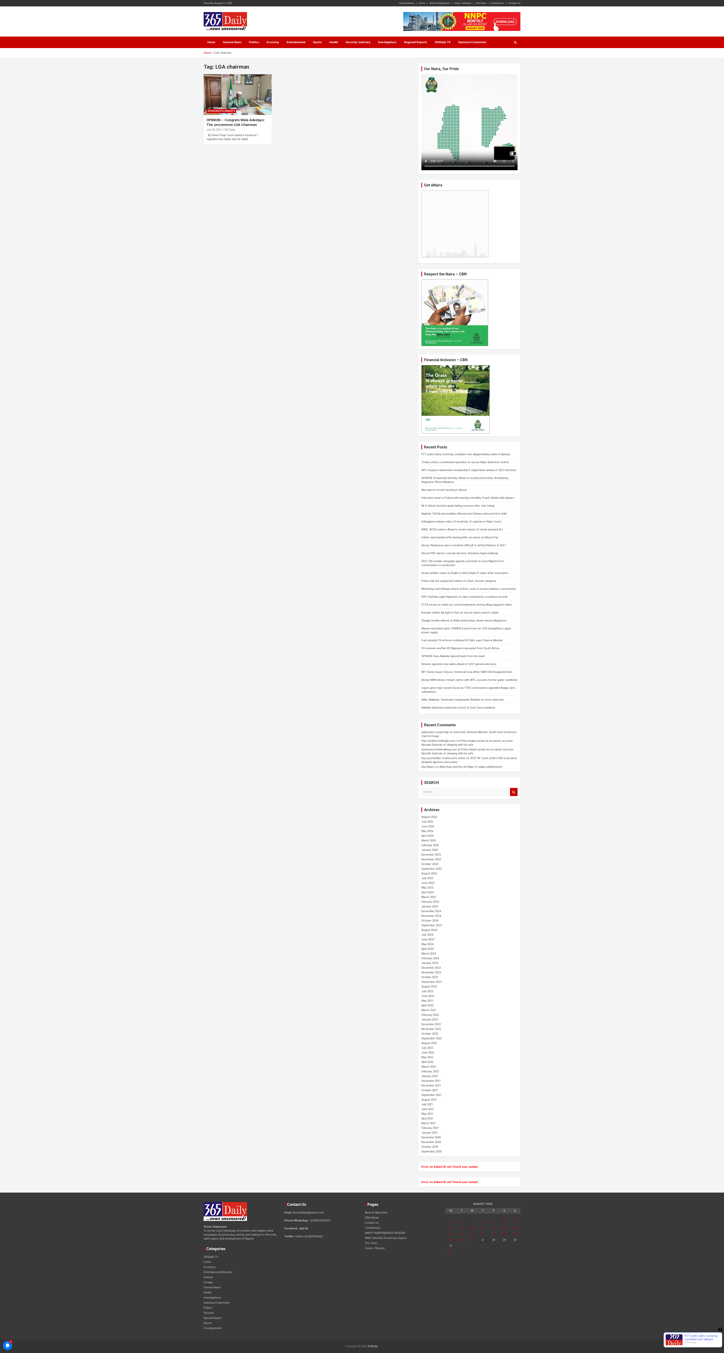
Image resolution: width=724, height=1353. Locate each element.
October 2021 (429, 1090)
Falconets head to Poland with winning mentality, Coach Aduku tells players (467, 498)
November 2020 (431, 1142)
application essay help (435, 732)
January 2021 (429, 1132)
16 (515, 1228)
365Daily (372, 1346)
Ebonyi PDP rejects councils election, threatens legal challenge (459, 553)
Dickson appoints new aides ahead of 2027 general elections (458, 664)
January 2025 (429, 906)
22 (504, 1234)
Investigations (387, 42)
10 (450, 1228)
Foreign (208, 1282)
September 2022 (431, 1038)
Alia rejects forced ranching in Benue (444, 490)
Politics (254, 42)
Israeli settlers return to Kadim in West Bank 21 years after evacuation (464, 573)
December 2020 (431, 1137)
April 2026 (427, 835)
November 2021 (431, 1085)
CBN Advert (372, 1217)
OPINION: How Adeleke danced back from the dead (453, 656)
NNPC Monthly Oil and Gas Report (385, 1238)
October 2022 (429, 1033)
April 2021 (427, 1118)
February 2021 (430, 1128)
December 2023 (431, 967)
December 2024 (431, 911)
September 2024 (431, 925)
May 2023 (427, 1000)
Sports (317, 42)
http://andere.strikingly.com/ (438, 740)
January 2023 (429, 1019)
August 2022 (429, 1043)
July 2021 (427, 1104)
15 (504, 1228)
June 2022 (427, 1052)
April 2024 (427, 949)
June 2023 (427, 996)
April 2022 (427, 1062)
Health (333, 42)
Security (209, 1313)
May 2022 (427, 1057)
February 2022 (430, 1071)
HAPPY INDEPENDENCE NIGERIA (385, 1233)
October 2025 (429, 864)
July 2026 (427, 821)
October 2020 (429, 1146)
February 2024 (430, 958)
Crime (207, 1262)
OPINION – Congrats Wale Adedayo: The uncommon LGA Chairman (235, 122)
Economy (273, 42)
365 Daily (229, 129)
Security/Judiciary (358, 42)
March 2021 (428, 1123)
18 (461, 1234)
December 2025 (431, 854)
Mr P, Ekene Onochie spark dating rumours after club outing (458, 505)
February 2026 (430, 845)
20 (482, 1234)
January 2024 (429, 963)
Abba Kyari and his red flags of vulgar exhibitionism (470, 766)
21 (493, 1234)
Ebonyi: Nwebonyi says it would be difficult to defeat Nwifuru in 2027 (463, 545)
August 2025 (429, 873)
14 (493, 1228)
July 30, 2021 (214, 129)
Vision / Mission (462, 3)
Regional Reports (415, 42)
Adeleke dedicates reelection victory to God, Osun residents (458, 707)
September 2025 (431, 868)
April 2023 (427, 1005)
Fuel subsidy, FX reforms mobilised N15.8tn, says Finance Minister (462, 640)
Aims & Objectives (439, 3)
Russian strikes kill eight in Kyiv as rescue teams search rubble (460, 612)
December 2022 (431, 1024)
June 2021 (427, 1109)
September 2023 (431, 982)
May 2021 (427, 1113)
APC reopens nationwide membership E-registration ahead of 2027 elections (468, 470)
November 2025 (431, 859)
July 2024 (427, 934)
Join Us (303, 1228)
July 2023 (427, 991)
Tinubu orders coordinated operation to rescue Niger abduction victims (465, 462)
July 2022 (427, 1048)
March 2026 (428, 840)
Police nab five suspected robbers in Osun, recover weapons (458, 581)
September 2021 (431, 1095)
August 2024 (429, 930)
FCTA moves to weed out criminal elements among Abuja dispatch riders (466, 604)
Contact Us (514, 3)
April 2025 (427, 892)
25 (461, 1240)
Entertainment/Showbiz (218, 1272)
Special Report (213, 1318)
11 (461, 1228)
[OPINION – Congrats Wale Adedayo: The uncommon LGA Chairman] (237, 94)
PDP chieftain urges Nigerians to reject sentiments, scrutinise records (464, 596)
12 (472, 1228)
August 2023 (429, 986)
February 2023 (430, 1015)
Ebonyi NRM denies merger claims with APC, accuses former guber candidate (469, 680)
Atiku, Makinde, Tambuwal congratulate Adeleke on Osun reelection (462, 699)
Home (422, 3)
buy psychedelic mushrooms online (443, 758)
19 (472, 1234)
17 (450, 1234)
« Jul (448, 1250)
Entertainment (296, 42)
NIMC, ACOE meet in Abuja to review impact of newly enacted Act (462, 529)
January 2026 (429, 850)
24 (450, 1240)
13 (482, 1228)
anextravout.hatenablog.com (439, 749)
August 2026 (429, 817)
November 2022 (431, 1029)
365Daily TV (443, 42)
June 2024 (427, 939)
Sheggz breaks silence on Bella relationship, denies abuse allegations (464, 620)
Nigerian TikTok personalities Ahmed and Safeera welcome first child (463, 513)
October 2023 (429, 977)
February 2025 (430, 901)
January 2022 (429, 1076)
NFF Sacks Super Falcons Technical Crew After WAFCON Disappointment (466, 672)
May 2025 (427, 887)
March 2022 (428, 1066)
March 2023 (428, 1010)
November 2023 (431, 972)
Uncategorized (213, 1328)
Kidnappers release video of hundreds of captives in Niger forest (461, 521)
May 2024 (427, 944)
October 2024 (429, 920)
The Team (481, 3)
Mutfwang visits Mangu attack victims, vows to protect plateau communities (468, 589)
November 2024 (431, 916)
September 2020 (431, 1151)
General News (406, 3)
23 (515, 1234)
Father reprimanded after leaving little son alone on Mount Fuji (459, 537)
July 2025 (427, 878)
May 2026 (427, 831)
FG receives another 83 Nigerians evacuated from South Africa (460, 648)
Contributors (497, 3)
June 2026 (427, 826)
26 (472, 1240)
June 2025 (427, 883)
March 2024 (428, 953)
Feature (208, 1277)
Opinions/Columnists (472, 42)
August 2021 (429, 1099)
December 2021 (431, 1081)
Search (514, 792)
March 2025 (428, 897)
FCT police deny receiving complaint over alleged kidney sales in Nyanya (465, 454)
